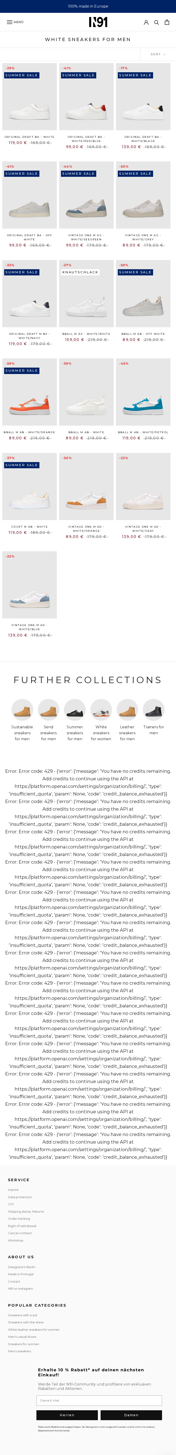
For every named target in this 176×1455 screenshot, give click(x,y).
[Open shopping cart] (167, 22)
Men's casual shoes (22, 1337)
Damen (131, 1415)
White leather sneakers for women (34, 1329)
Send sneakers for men (48, 733)
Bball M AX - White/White (86, 333)
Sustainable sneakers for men (22, 733)
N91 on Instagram (20, 1288)
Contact (14, 1281)
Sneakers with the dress (26, 1322)
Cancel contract (20, 1233)
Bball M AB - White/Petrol (143, 432)
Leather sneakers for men (127, 733)
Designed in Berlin (21, 1267)
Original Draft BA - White (30, 137)
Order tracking (19, 1218)
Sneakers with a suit (22, 1315)
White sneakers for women (101, 733)
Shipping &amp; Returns (26, 1211)
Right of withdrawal (22, 1226)
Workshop (15, 1240)
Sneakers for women (23, 1344)
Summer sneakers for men (75, 733)
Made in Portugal (20, 1274)
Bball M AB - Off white (143, 333)
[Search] (156, 22)
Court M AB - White (29, 526)
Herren (67, 1415)
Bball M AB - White (86, 432)
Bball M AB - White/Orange (29, 432)
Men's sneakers (19, 1351)
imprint (13, 1190)
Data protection (20, 1197)
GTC (11, 1204)
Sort (156, 54)
